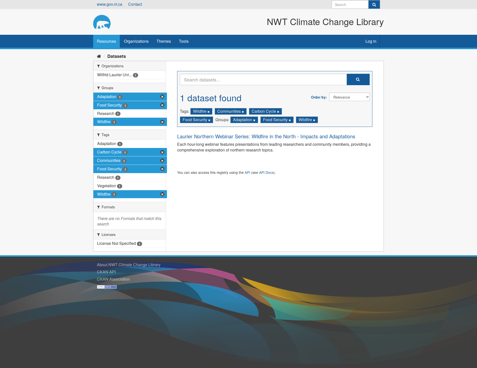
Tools (184, 41)
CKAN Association (113, 279)
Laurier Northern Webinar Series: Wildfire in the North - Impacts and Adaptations (266, 136)
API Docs (266, 172)
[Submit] (374, 4)
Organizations (136, 41)
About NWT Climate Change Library (128, 264)
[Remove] (208, 111)
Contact (135, 4)
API (247, 172)
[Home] (99, 56)
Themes (164, 41)
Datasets (116, 56)
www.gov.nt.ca (109, 4)
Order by (318, 97)
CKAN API (106, 272)
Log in (370, 41)
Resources (106, 41)
